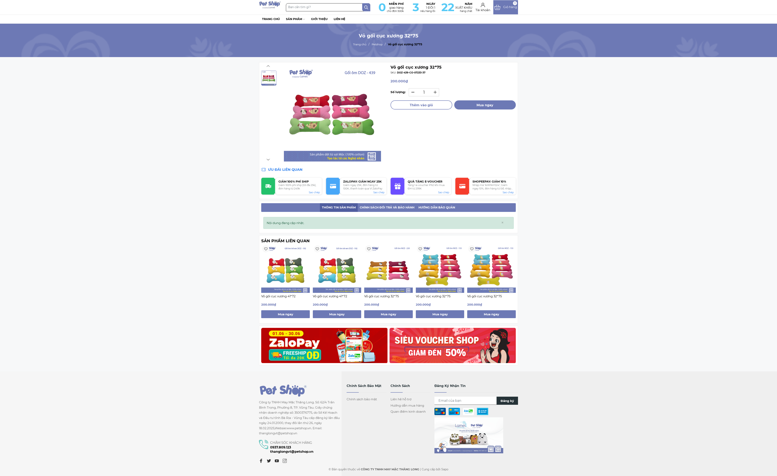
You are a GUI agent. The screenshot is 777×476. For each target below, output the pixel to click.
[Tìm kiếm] (366, 7)
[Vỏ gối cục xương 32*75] (388, 268)
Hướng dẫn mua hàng (407, 405)
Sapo (444, 469)
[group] (332, 113)
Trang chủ (271, 19)
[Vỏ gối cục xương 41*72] (285, 268)
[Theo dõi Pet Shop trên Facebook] (468, 435)
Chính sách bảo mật (362, 399)
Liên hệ (339, 19)
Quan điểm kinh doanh (408, 411)
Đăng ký (507, 401)
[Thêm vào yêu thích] (265, 248)
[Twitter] (269, 460)
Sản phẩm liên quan (285, 240)
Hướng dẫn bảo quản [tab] (436, 207)
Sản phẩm (294, 19)
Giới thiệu (319, 19)
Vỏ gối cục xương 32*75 (381, 296)
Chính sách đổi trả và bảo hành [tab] (387, 207)
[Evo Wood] (324, 345)
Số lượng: (398, 92)
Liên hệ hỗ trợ (401, 399)
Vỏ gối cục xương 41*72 (278, 296)
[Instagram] (285, 460)
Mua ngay (485, 105)
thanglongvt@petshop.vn (291, 452)
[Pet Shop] (270, 7)
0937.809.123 (280, 447)
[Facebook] (261, 460)
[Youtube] (277, 460)
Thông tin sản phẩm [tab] (339, 207)
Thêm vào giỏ (421, 105)
